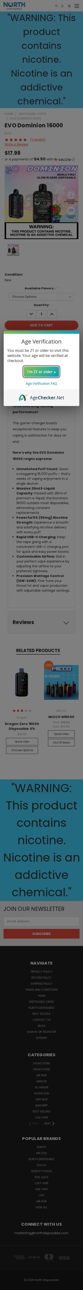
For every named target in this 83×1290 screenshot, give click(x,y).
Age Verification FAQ (41, 383)
